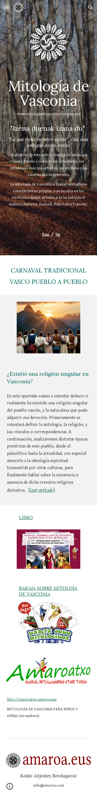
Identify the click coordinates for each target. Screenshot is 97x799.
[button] (6, 7)
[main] (48, 98)
